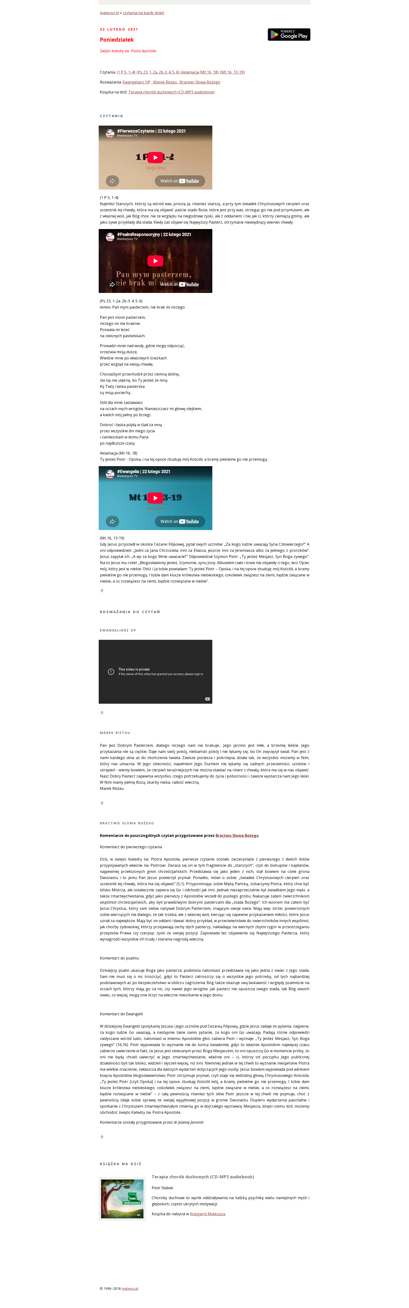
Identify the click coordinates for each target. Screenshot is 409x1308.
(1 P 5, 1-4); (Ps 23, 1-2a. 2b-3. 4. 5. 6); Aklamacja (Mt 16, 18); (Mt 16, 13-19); (181, 72)
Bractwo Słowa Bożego (237, 835)
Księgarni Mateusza (207, 1213)
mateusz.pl (109, 12)
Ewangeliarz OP (136, 82)
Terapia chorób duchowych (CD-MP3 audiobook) (171, 92)
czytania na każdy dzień (143, 12)
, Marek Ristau (164, 82)
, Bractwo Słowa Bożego (199, 82)
